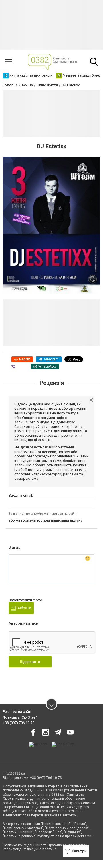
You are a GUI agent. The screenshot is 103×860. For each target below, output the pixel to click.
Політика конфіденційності (25, 845)
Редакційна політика (39, 849)
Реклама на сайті (17, 712)
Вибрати (23, 608)
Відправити (30, 662)
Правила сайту (60, 845)
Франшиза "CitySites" (20, 717)
